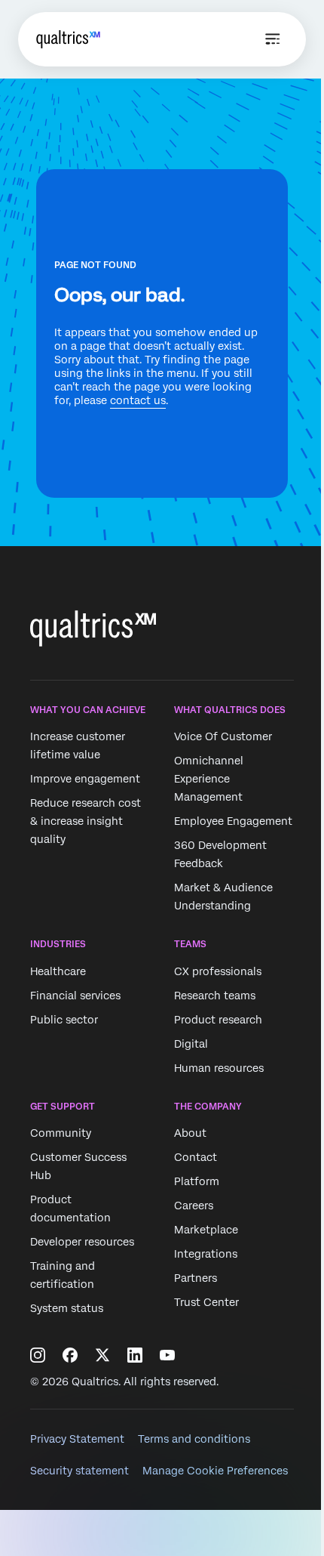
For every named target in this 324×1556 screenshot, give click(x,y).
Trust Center (206, 1302)
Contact (195, 1157)
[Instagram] (37, 1355)
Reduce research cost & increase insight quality (85, 822)
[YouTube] (167, 1355)
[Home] (68, 39)
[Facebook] (70, 1355)
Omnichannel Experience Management (208, 779)
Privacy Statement (77, 1439)
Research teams (214, 995)
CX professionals (217, 971)
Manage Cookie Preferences (215, 1471)
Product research (218, 1020)
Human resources (219, 1068)
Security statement (79, 1471)
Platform (196, 1181)
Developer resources (82, 1242)
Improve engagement (85, 779)
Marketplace (206, 1230)
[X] (102, 1355)
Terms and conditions (194, 1439)
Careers (193, 1205)
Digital (191, 1044)
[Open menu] (273, 39)
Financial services (75, 995)
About (190, 1133)
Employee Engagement (233, 822)
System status (66, 1308)
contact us (138, 400)
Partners (195, 1278)
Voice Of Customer (223, 737)
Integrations (205, 1254)
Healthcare (58, 971)
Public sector (64, 1020)
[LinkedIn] (134, 1355)
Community (60, 1133)
